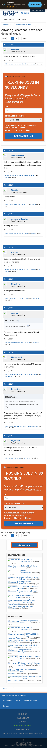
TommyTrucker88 (14, 604)
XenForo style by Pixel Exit (23, 742)
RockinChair (16, 389)
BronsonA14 (24, 623)
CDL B (19, 130)
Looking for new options (24, 595)
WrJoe (18, 597)
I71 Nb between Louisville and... (29, 663)
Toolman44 (22, 579)
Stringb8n (15, 284)
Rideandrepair (9, 64)
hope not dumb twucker (22, 343)
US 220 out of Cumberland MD (28, 586)
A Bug (17, 643)
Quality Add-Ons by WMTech (23, 744)
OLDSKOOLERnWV (30, 269)
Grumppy (17, 204)
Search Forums (9, 19)
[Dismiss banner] (44, 4)
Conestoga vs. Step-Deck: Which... (26, 645)
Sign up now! (24, 545)
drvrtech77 (22, 665)
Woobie (14, 190)
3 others (33, 233)
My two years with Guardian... (25, 641)
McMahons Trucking (15, 638)
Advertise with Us (23, 726)
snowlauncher (9, 175)
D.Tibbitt (14, 252)
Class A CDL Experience (15, 116)
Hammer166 (18, 426)
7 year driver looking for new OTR (29, 656)
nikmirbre (20, 588)
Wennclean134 (26, 572)
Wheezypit (22, 652)
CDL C (30, 130)
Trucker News (23, 718)
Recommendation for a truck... (29, 577)
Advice (23, 570)
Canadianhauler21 (30, 175)
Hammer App (22, 729)
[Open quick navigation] (42, 25)
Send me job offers (23, 136)
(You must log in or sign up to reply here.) (15, 533)
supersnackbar (17, 155)
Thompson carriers (24, 650)
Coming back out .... (25, 582)
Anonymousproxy (14, 680)
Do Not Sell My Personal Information (22, 733)
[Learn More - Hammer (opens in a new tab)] (23, 4)
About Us (22, 714)
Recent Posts (21, 19)
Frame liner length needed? (29, 621)
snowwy (14, 313)
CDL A (9, 130)
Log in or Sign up (37, 10)
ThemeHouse (37, 746)
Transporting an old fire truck (27, 591)
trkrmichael (22, 584)
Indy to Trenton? (26, 559)
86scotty (24, 64)
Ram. (16, 647)
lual (14, 568)
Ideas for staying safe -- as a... (23, 607)
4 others (32, 64)
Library (22, 722)
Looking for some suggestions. (29, 601)
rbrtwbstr (20, 593)
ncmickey (24, 233)
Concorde (17, 64)
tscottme (15, 50)
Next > (25, 38)
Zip (6, 107)
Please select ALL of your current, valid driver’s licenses (20, 126)
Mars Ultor (21, 658)
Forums (25, 13)
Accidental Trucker (19, 219)
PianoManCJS (25, 561)
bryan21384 (16, 441)
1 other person (35, 298)
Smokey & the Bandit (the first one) (25, 566)
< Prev (4, 38)
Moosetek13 (16, 357)
